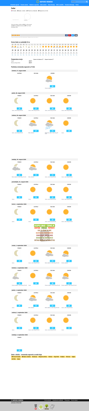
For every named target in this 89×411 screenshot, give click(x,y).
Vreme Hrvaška (16, 356)
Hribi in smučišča (59, 5)
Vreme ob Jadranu (37, 59)
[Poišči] (87, 2)
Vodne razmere (43, 5)
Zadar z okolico (22, 10)
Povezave (67, 400)
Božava (50, 356)
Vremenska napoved (14, 5)
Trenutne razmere (24, 5)
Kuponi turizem (48, 59)
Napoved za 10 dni (43, 10)
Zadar (18, 359)
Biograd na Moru (43, 356)
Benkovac (34, 356)
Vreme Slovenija (51, 5)
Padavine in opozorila (34, 5)
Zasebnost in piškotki (58, 400)
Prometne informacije (69, 5)
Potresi (77, 5)
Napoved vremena (17, 400)
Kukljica (62, 356)
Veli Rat (14, 359)
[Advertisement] (58, 23)
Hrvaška (14, 10)
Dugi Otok (56, 356)
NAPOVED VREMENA (46, 2)
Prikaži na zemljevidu (32, 10)
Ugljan (73, 356)
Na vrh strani (74, 400)
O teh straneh (47, 400)
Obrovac (68, 356)
